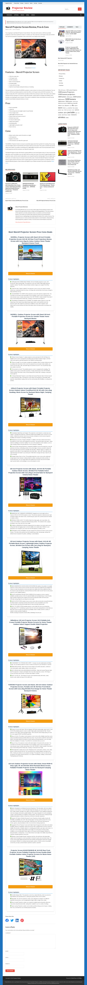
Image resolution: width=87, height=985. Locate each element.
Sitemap (21, 3)
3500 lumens (68, 101)
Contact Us (27, 3)
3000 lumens (61, 99)
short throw (64, 114)
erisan (64, 108)
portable (71, 112)
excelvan (70, 108)
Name (7, 951)
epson (60, 108)
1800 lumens (62, 97)
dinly (70, 105)
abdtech (60, 105)
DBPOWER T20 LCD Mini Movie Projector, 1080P (73, 39)
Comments (70, 27)
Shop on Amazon (30, 273)
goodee (59, 109)
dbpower (67, 105)
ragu (76, 112)
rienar (79, 112)
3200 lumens (70, 99)
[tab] (62, 27)
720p (59, 90)
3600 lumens (75, 101)
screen (59, 114)
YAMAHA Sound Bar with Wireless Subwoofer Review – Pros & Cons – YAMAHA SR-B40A (74, 172)
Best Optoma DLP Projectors (65, 58)
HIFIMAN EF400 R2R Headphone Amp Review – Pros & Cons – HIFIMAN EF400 (29, 186)
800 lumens (63, 90)
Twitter (31, 3)
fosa (74, 108)
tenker (68, 114)
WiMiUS (33, 15)
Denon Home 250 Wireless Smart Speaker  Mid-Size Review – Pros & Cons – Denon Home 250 (74, 162)
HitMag (79, 978)
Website (7, 963)
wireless (61, 117)
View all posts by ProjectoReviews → (23, 222)
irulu (65, 109)
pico (65, 112)
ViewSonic (9, 15)
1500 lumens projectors (66, 94)
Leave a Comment (16, 29)
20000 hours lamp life (62, 103)
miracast (69, 109)
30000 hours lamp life (72, 103)
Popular (61, 27)
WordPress (73, 978)
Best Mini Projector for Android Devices (68, 63)
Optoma (16, 15)
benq (63, 105)
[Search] (80, 9)
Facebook (40, 3)
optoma (77, 110)
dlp (73, 105)
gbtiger (76, 108)
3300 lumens (61, 101)
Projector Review (22, 8)
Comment (8, 933)
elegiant (75, 105)
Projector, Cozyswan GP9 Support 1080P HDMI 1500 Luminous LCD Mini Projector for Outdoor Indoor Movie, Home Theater (73, 49)
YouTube (35, 3)
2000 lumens (70, 97)
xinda (67, 117)
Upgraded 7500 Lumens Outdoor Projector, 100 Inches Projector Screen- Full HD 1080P (73, 32)
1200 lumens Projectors (66, 92)
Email (7, 957)
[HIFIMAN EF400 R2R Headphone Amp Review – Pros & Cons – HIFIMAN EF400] (30, 177)
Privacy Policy (16, 3)
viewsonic (74, 114)
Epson (22, 15)
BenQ (27, 15)
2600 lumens (77, 97)
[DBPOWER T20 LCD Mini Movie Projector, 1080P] (61, 39)
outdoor (60, 112)
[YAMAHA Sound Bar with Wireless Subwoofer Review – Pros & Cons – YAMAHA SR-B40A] (62, 170)
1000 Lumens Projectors (71, 90)
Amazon (34, 67)
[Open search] (81, 15)
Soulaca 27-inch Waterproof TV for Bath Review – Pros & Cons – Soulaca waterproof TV (47, 186)
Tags (77, 27)
